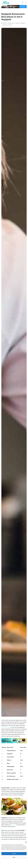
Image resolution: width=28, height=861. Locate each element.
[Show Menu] (25, 2)
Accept (14, 853)
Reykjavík (22, 23)
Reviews (5, 23)
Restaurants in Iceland (13, 23)
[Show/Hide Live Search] (22, 2)
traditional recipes (6, 727)
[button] (26, 842)
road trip (13, 824)
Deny (14, 857)
